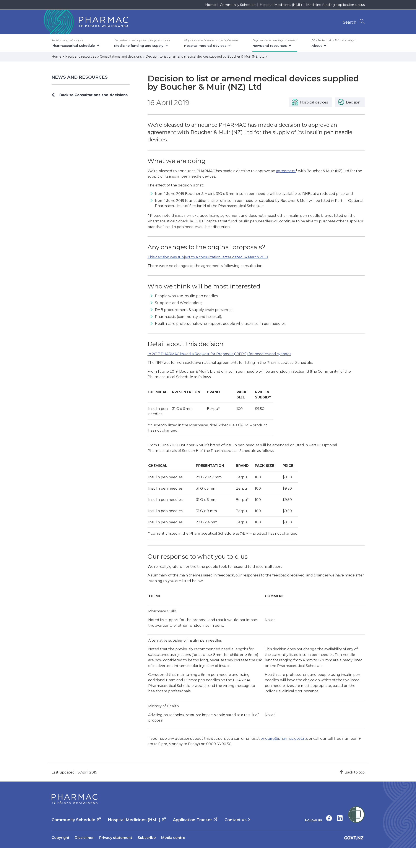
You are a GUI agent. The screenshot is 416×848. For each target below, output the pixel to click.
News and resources (80, 77)
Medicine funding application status (335, 5)
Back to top (354, 772)
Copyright (60, 838)
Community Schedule (238, 5)
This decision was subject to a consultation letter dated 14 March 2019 (208, 257)
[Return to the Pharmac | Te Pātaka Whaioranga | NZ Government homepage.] (85, 22)
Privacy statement (115, 838)
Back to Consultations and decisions (93, 95)
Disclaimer (84, 838)
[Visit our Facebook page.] (329, 818)
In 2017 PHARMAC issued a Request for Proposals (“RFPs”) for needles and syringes (219, 354)
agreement (286, 171)
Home (210, 5)
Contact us (235, 819)
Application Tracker (192, 819)
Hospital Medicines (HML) (281, 5)
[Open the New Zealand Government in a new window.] (354, 837)
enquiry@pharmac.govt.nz (284, 738)
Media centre (173, 838)
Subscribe (147, 838)
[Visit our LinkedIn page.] (340, 818)
